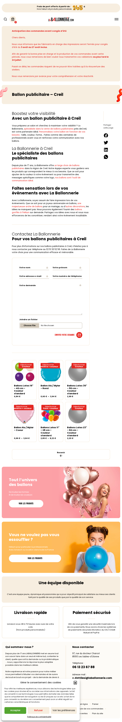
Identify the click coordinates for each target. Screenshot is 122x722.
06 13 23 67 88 (83, 667)
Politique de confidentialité (39, 716)
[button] (75, 682)
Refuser (38, 710)
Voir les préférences (64, 710)
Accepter (15, 710)
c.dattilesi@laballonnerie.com (92, 678)
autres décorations (75, 206)
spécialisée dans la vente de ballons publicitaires (48, 128)
